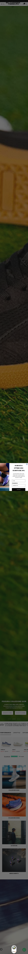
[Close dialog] (27, 464)
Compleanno (15, 483)
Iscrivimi (18, 489)
